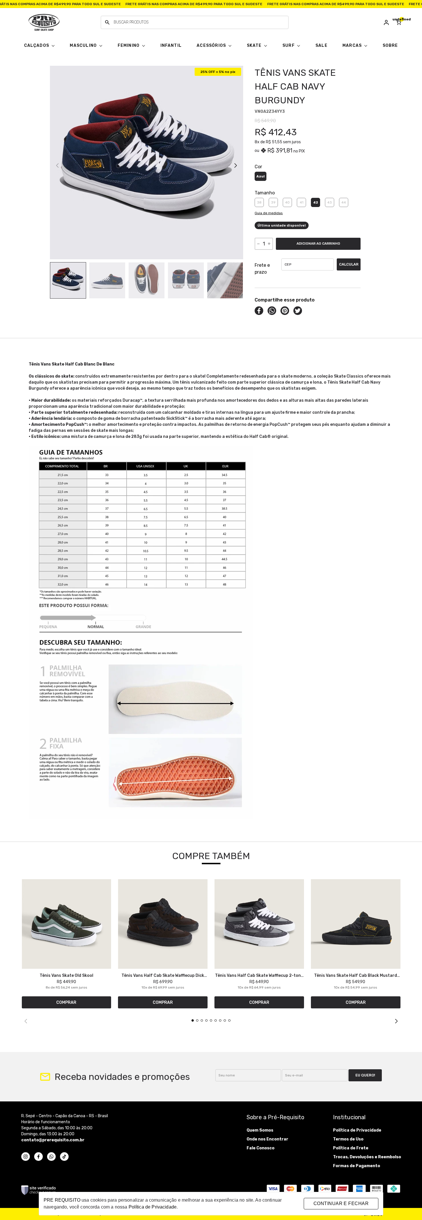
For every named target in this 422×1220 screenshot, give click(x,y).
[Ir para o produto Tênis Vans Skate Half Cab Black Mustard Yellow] (355, 924)
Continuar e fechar (341, 1203)
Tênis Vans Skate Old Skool (66, 975)
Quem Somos (260, 1130)
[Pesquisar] (107, 22)
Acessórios (212, 45)
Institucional (349, 1117)
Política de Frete (350, 1148)
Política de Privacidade (357, 1130)
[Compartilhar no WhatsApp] (272, 310)
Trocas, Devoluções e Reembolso (367, 1157)
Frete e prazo (262, 268)
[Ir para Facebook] (38, 1156)
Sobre (390, 45)
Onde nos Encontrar (267, 1139)
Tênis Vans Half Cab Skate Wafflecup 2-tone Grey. (259, 975)
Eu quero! (365, 1075)
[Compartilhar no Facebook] (259, 310)
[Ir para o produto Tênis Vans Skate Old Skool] (66, 924)
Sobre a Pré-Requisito (275, 1117)
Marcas (352, 45)
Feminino (129, 45)
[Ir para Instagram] (25, 1156)
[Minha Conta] (386, 22)
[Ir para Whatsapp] (51, 1156)
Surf (289, 45)
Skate (255, 45)
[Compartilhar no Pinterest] (284, 310)
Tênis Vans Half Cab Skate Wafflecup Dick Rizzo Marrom (162, 975)
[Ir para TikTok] (64, 1156)
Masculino (84, 45)
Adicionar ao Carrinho (318, 243)
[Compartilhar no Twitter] (297, 310)
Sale (321, 45)
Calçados (37, 45)
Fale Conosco (260, 1148)
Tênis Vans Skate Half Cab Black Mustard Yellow (355, 975)
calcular (349, 264)
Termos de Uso (348, 1139)
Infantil (171, 45)
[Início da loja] (44, 22)
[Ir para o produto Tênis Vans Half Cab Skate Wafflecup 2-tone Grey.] (259, 924)
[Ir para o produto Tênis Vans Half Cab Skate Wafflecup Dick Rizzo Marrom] (163, 924)
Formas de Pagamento (356, 1165)
